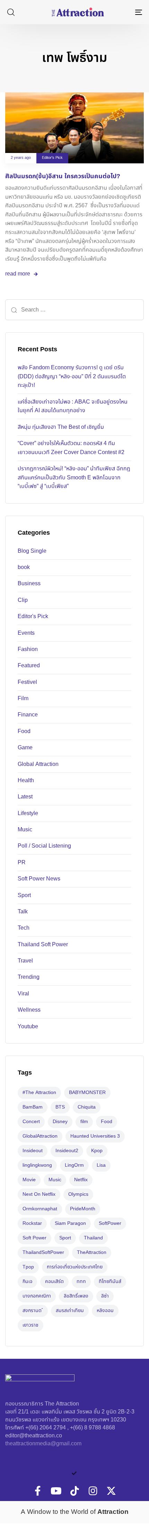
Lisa (101, 1165)
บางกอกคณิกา (37, 1296)
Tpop (28, 1267)
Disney (60, 1121)
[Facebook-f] (38, 1491)
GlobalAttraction (40, 1136)
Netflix (81, 1179)
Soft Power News (39, 879)
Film (23, 699)
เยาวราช (30, 1325)
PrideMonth (82, 1208)
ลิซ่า (105, 1296)
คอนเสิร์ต (54, 1281)
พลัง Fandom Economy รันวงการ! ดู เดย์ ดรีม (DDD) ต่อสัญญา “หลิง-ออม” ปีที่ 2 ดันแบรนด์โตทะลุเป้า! (72, 376)
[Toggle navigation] (119, 12)
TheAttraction (91, 1252)
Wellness (29, 1010)
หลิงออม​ (105, 1310)
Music (25, 830)
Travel (25, 961)
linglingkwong (37, 1165)
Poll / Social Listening (44, 846)
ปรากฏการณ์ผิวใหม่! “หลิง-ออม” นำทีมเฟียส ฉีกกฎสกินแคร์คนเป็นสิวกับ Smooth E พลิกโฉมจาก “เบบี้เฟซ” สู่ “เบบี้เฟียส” (74, 477)
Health (26, 781)
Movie (29, 1179)
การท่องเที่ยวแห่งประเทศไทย (75, 1267)
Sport (24, 896)
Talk (23, 912)
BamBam (33, 1107)
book (24, 567)
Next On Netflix (39, 1194)
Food (24, 731)
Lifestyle (28, 813)
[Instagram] (93, 1491)
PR (22, 863)
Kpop (97, 1150)
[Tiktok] (74, 1491)
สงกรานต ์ (33, 1310)
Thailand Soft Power (43, 945)
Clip (23, 600)
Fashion (28, 649)
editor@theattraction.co (33, 1436)
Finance (28, 715)
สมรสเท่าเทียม (70, 1310)
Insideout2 (66, 1150)
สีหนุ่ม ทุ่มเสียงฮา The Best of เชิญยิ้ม (61, 427)
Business (29, 584)
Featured (29, 666)
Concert (31, 1121)
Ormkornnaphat (40, 1208)
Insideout (33, 1150)
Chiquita (87, 1107)
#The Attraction (39, 1092)
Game (25, 748)
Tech (23, 928)
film (84, 1121)
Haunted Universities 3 (95, 1136)
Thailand (93, 1238)
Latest (25, 797)
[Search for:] (74, 309)
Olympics (78, 1194)
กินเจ (27, 1281)
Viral (23, 994)
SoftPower (110, 1223)
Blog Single (32, 551)
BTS (60, 1107)
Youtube (28, 1027)
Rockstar (32, 1223)
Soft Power (34, 1238)
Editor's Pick (52, 158)
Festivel (27, 682)
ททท (81, 1281)
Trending (29, 977)
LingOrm (74, 1165)
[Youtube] (56, 1491)
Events (26, 633)
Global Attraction (38, 764)
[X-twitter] (111, 1491)
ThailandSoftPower (43, 1252)
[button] (11, 12)
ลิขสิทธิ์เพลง (76, 1296)
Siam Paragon (70, 1223)
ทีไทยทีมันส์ (110, 1281)
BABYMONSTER (87, 1092)
